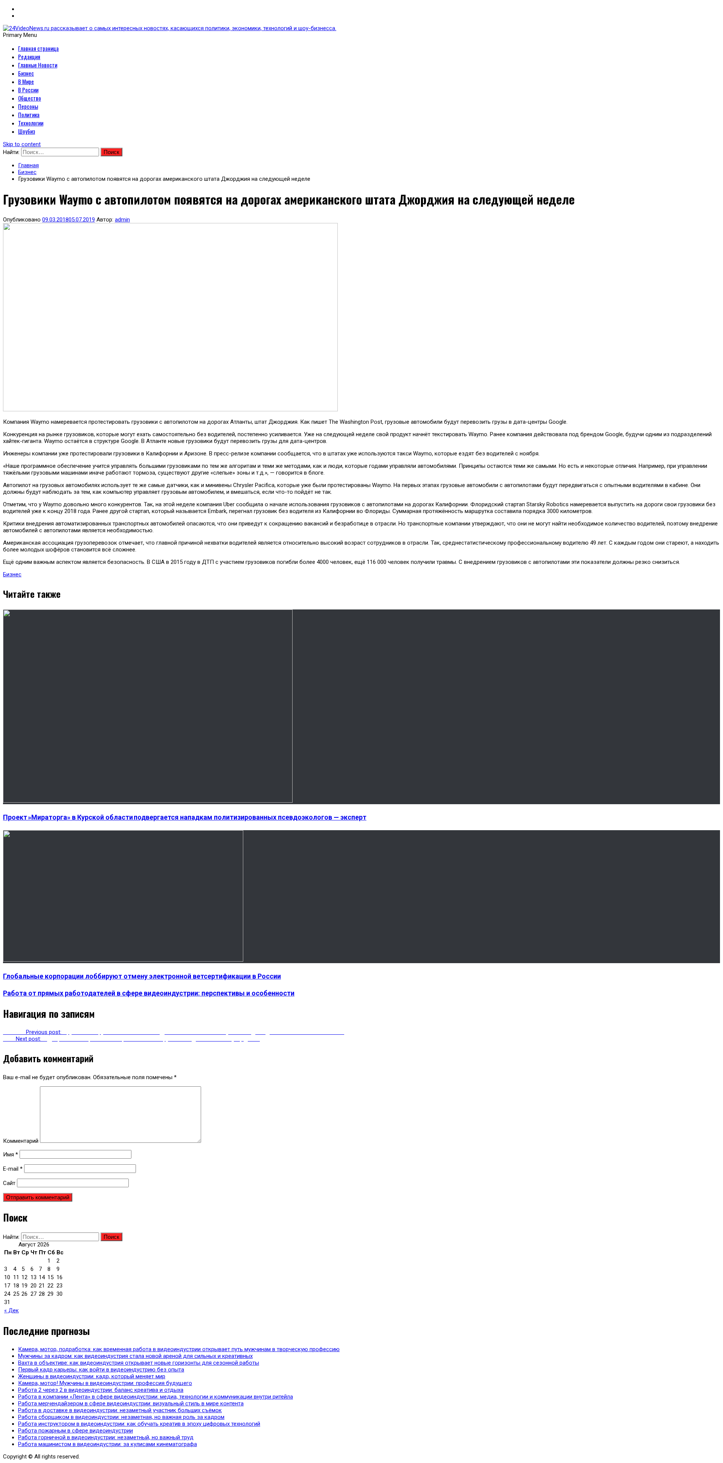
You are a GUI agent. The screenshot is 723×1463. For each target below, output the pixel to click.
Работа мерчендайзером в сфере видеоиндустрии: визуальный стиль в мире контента (131, 1403)
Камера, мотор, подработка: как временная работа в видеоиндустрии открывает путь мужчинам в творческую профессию (179, 1349)
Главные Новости (37, 65)
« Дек (11, 1310)
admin (122, 219)
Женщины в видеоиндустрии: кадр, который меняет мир (91, 1376)
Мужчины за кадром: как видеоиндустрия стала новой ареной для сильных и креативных (135, 1356)
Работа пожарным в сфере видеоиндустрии (75, 1430)
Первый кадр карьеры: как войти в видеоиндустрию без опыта (101, 1369)
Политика (29, 114)
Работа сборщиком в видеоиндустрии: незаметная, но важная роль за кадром (121, 1417)
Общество (29, 98)
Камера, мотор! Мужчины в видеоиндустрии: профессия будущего (105, 1383)
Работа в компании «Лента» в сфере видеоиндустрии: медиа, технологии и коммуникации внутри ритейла (155, 1396)
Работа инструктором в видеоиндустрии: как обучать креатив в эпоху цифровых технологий (139, 1423)
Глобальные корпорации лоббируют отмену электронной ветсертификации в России (142, 976)
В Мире (26, 81)
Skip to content (22, 144)
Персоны (28, 106)
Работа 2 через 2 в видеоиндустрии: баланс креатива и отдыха (100, 1390)
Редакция (29, 56)
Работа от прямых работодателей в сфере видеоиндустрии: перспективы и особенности (148, 993)
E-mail (13, 1168)
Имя (10, 1154)
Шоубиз (26, 131)
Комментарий (20, 1141)
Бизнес (26, 73)
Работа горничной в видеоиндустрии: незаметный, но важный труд (106, 1437)
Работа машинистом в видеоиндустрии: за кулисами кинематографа (107, 1444)
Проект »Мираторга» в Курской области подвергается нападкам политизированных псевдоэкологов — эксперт (184, 817)
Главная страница (38, 48)
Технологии (30, 123)
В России (28, 90)
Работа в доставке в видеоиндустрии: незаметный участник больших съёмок (120, 1410)
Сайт (9, 1183)
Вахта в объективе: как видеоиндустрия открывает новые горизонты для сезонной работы (138, 1362)
